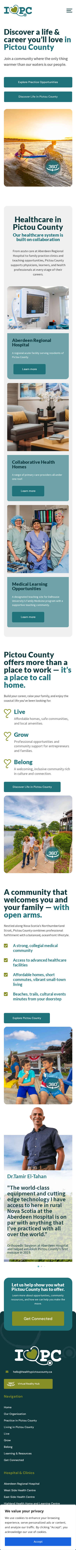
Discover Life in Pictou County (38, 96)
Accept (38, 1541)
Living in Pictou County (19, 1427)
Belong (8, 1447)
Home (7, 1407)
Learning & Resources (18, 1453)
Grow (7, 1440)
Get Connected (38, 1318)
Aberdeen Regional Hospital (21, 1483)
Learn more (29, 369)
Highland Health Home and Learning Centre (32, 1503)
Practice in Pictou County (20, 1420)
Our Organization (15, 1414)
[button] (38, 1266)
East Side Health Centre (19, 1497)
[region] (38, 1527)
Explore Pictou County (27, 1018)
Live (6, 1433)
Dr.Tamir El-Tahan (27, 1176)
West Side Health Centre (20, 1490)
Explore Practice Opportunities (38, 82)
